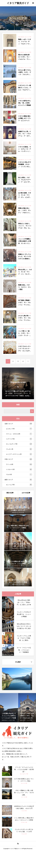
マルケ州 (18, 474)
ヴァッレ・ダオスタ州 (18, 434)
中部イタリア (18, 459)
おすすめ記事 (26, 492)
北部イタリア (18, 423)
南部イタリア (18, 479)
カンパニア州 (18, 484)
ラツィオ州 (19, 464)
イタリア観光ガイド (18, 3)
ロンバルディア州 (19, 444)
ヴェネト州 (18, 449)
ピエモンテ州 (18, 429)
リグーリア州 (18, 439)
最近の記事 (10, 492)
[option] (9, 707)
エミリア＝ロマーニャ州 (18, 454)
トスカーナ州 (18, 469)
